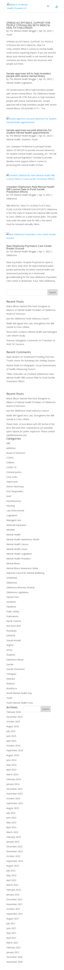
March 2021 (12, 942)
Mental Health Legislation (19, 82)
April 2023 (11, 827)
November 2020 (14, 961)
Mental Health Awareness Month (22, 539)
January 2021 (12, 952)
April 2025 (11, 740)
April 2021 (11, 937)
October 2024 (13, 745)
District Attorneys (15, 486)
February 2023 (13, 836)
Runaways (11, 630)
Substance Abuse (15, 659)
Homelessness (13, 501)
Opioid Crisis (12, 596)
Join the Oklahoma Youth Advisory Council (27, 318)
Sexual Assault (13, 640)
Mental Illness (13, 563)
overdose (11, 601)
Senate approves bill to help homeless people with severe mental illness (28, 75)
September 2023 (14, 803)
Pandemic (11, 606)
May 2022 (11, 875)
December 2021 (14, 899)
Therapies (11, 673)
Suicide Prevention (15, 669)
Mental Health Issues (16, 549)
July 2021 (10, 923)
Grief (8, 496)
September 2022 (14, 861)
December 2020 (14, 956)
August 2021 (12, 918)
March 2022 (12, 884)
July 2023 (10, 812)
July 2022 (10, 870)
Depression (12, 481)
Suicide (9, 664)
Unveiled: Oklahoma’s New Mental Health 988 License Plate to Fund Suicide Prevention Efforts (30, 189)
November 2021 (14, 904)
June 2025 (11, 736)
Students (26, 139)
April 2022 (11, 880)
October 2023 (13, 798)
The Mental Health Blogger (23, 30)
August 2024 (12, 755)
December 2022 (14, 846)
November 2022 (14, 851)
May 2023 (11, 822)
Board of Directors (15, 452)
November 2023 (14, 793)
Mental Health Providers (18, 558)
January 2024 (12, 784)
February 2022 (13, 889)
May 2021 (11, 932)
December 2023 (14, 788)
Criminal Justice (14, 472)
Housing (10, 505)
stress (9, 649)
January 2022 (12, 894)
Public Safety (12, 611)
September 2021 (14, 913)
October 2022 (13, 856)
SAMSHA (10, 635)
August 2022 (12, 865)
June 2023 (11, 817)
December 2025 (14, 716)
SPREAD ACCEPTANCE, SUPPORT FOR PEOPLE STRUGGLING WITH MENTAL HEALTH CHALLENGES (28, 25)
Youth (9, 34)
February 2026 (13, 711)
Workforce (11, 688)
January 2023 (12, 841)
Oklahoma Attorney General (20, 587)
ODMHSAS (11, 577)
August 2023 (12, 808)
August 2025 (12, 726)
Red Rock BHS (13, 625)
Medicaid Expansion (16, 525)
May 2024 (11, 764)
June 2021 (11, 928)
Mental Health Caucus (17, 544)
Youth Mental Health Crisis (19, 702)
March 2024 (12, 774)
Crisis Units (11, 476)
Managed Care (13, 520)
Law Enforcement (15, 510)
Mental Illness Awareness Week (22, 568)
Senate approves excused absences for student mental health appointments (29, 131)
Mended (10, 529)
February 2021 (13, 947)
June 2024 (11, 760)
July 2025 (10, 731)
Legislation (11, 515)
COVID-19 (11, 467)
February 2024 (13, 779)
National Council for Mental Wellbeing (25, 572)
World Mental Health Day (19, 693)
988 (8, 443)
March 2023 (12, 832)
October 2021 (13, 908)
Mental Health (13, 139)
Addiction (11, 448)
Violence (10, 683)
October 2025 (13, 721)
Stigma (9, 645)
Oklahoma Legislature (17, 592)
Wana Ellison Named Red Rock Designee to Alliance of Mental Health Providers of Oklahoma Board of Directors (30, 310)
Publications (12, 616)
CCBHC (10, 457)
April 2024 (11, 769)
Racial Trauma (13, 621)
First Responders (14, 491)
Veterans (10, 678)
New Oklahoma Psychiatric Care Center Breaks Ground (29, 247)
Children (10, 462)
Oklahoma (11, 198)
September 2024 (14, 750)
